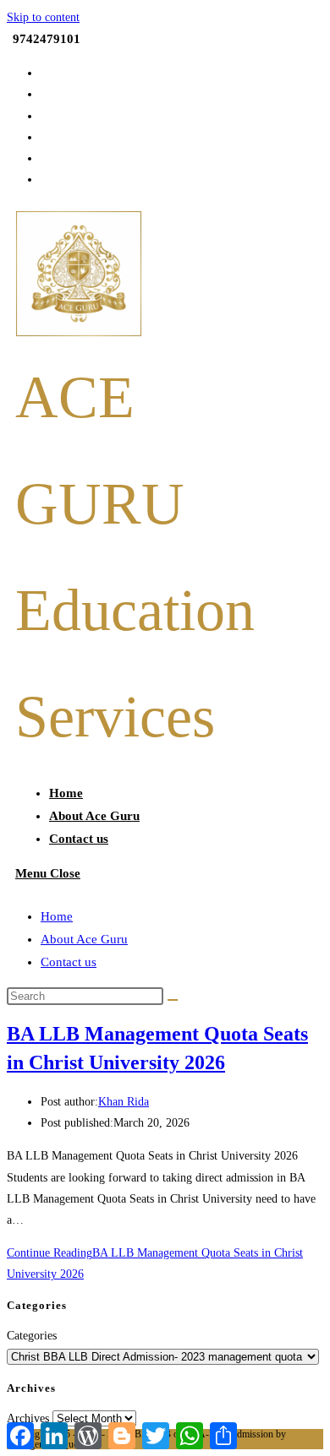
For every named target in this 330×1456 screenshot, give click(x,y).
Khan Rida (123, 1101)
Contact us (68, 962)
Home (57, 916)
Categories (32, 1335)
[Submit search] (173, 1000)
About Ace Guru (84, 939)
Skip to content (43, 17)
